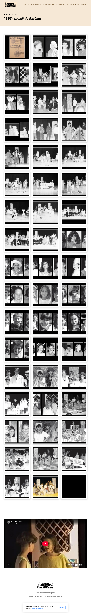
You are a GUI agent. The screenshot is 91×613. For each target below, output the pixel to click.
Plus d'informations (37, 608)
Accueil (8, 14)
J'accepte (61, 607)
